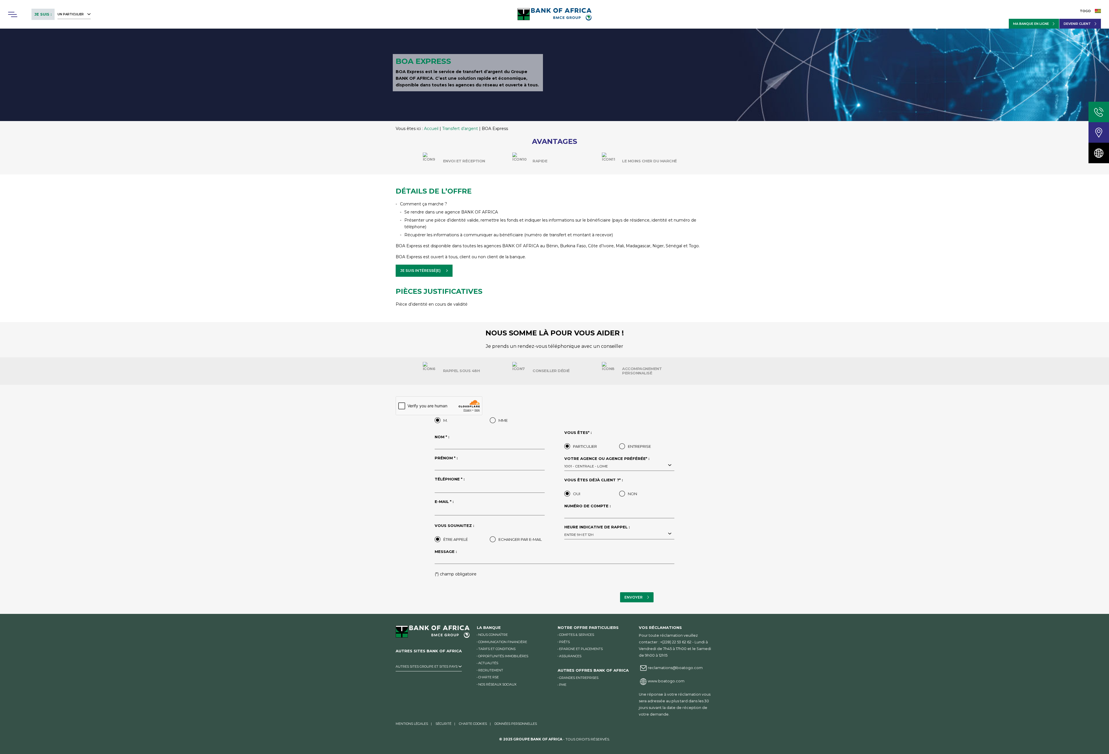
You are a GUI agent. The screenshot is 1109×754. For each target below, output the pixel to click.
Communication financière (502, 642)
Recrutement (490, 670)
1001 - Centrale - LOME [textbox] (586, 466)
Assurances (570, 656)
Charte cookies (473, 724)
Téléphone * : (450, 479)
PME (562, 685)
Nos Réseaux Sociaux (497, 684)
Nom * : (442, 437)
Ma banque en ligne (1031, 24)
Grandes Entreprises (578, 678)
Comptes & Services (576, 635)
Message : (446, 552)
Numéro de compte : (587, 506)
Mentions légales (412, 724)
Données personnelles (515, 724)
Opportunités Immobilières (503, 656)
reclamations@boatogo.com (675, 668)
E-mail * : (444, 502)
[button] (12, 14)
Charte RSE (488, 677)
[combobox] (619, 465)
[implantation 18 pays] (1098, 153)
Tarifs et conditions (497, 649)
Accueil (431, 128)
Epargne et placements (581, 649)
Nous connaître (493, 635)
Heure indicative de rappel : (597, 531)
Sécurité (443, 724)
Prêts (564, 642)
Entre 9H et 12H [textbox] (578, 534)
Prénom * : (446, 458)
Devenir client (1077, 24)
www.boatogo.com (666, 681)
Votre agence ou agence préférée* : (607, 462)
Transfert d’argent (460, 128)
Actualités (488, 663)
